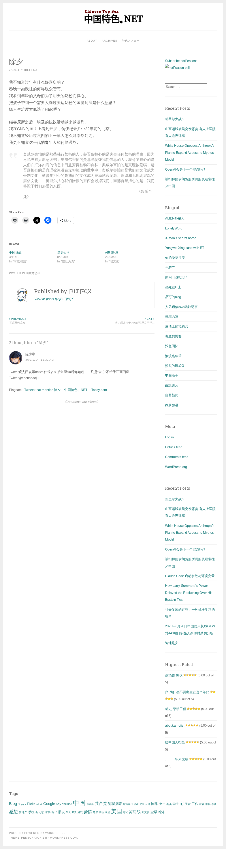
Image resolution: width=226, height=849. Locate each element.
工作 (195, 804)
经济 (107, 812)
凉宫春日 (128, 804)
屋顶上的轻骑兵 (176, 326)
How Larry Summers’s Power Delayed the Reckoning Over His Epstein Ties (189, 592)
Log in (169, 437)
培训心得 (63, 252)
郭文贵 (145, 812)
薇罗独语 (171, 405)
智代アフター (130, 40)
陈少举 (30, 354)
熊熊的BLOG (174, 366)
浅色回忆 (171, 346)
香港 (161, 812)
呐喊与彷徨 (33, 273)
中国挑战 (15, 252)
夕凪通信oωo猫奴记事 (181, 307)
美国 (116, 811)
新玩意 (39, 812)
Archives (109, 40)
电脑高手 (171, 375)
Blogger (22, 804)
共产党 (101, 803)
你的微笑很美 (175, 258)
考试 (125, 812)
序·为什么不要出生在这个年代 (187, 692)
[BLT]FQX (30, 69)
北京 (141, 804)
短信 (101, 812)
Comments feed (176, 457)
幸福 (208, 804)
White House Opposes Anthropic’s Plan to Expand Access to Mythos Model (190, 152)
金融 (153, 812)
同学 (154, 804)
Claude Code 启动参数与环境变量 (190, 576)
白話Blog (171, 385)
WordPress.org (176, 467)
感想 (13, 811)
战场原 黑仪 (174, 675)
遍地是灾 (171, 643)
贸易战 (135, 812)
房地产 (23, 812)
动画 (136, 804)
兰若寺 (170, 267)
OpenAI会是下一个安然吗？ (185, 169)
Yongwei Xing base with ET (184, 248)
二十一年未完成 (176, 759)
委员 (169, 804)
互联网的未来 (17, 320)
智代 (54, 812)
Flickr (31, 804)
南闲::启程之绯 (176, 277)
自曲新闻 (171, 395)
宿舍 (188, 804)
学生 (176, 804)
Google (49, 803)
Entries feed (173, 447)
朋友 (61, 812)
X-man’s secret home (180, 238)
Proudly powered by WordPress (37, 833)
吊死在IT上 (173, 287)
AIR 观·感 (111, 252)
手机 (31, 812)
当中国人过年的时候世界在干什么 (134, 320)
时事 (48, 812)
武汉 (74, 812)
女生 (162, 804)
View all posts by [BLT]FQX (54, 299)
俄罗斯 (90, 804)
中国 (79, 802)
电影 (95, 812)
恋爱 (213, 804)
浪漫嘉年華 (173, 356)
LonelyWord (173, 228)
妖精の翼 (171, 316)
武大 (68, 812)
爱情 (88, 811)
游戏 (80, 812)
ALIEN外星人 (175, 218)
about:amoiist (174, 725)
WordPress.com (63, 837)
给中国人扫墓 (175, 742)
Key (58, 804)
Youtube (67, 804)
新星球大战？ (175, 119)
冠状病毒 (115, 804)
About (92, 40)
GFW (39, 804)
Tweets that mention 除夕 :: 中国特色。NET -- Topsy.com (65, 390)
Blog (13, 803)
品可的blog (173, 297)
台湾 (147, 804)
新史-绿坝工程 (175, 709)
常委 (201, 804)
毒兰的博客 (173, 336)
